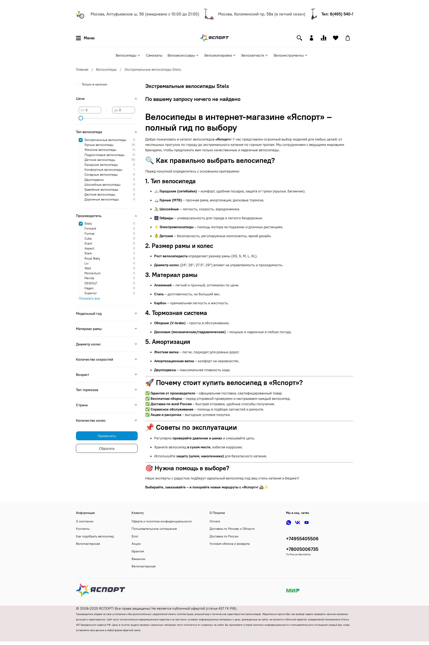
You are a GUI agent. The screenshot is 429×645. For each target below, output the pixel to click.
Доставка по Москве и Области (232, 529)
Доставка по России (224, 536)
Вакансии (138, 559)
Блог (135, 536)
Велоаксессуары (181, 55)
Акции (136, 544)
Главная (82, 69)
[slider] (81, 118)
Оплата (215, 521)
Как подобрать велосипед (95, 536)
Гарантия (138, 551)
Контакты (83, 529)
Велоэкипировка (218, 55)
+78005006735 (302, 549)
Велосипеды (126, 55)
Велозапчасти (252, 55)
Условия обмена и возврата (230, 544)
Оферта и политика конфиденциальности (162, 521)
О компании (84, 521)
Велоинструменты (289, 55)
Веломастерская (88, 544)
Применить (107, 436)
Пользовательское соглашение (154, 529)
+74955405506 (302, 539)
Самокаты (154, 55)
